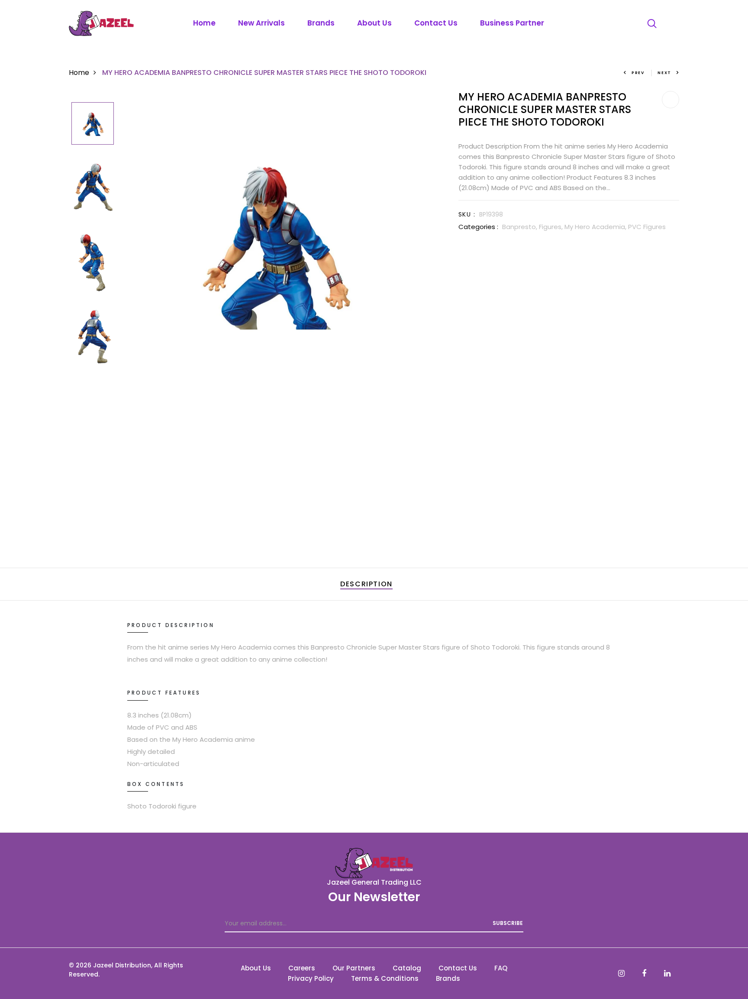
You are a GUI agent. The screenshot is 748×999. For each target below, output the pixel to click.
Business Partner (512, 23)
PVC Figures (647, 226)
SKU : (466, 214)
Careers (301, 968)
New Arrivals (261, 23)
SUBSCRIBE (508, 923)
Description (366, 584)
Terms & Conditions (385, 978)
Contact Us (436, 23)
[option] (92, 124)
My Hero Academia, (596, 226)
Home (204, 23)
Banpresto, (520, 226)
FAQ (500, 968)
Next (664, 72)
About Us (374, 23)
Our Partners (353, 968)
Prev (638, 72)
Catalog (407, 968)
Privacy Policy (311, 978)
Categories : (478, 226)
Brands (321, 23)
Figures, (551, 226)
